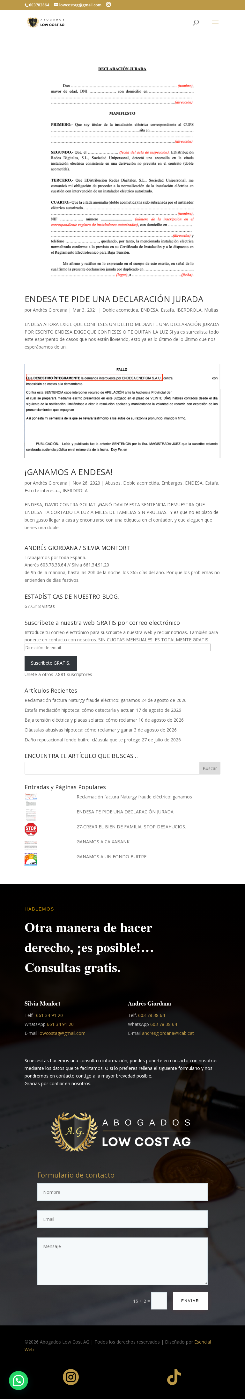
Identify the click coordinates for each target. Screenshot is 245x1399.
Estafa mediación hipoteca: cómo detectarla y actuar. (80, 710)
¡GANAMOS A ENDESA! (69, 472)
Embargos (171, 483)
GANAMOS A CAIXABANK (103, 842)
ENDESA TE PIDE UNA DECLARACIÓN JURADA (114, 299)
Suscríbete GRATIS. (50, 663)
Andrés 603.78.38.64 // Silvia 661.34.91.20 (67, 565)
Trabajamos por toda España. (55, 557)
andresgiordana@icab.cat (168, 1033)
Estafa (167, 310)
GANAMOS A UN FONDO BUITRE (111, 857)
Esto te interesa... (42, 490)
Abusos (113, 483)
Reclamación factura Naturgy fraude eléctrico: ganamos (82, 700)
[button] (18, 1380)
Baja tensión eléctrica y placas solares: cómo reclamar (81, 720)
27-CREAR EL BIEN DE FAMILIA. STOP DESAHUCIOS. (131, 827)
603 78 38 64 (151, 1015)
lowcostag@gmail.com (62, 1033)
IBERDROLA (189, 310)
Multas (211, 310)
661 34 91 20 (49, 1015)
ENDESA (149, 310)
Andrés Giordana (50, 310)
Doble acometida (120, 310)
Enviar (190, 1301)
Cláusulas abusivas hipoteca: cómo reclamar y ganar (79, 730)
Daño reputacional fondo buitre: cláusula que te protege (82, 740)
